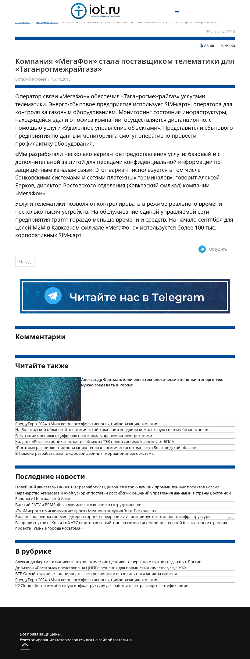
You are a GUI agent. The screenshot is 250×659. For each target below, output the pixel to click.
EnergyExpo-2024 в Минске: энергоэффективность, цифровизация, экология (86, 423)
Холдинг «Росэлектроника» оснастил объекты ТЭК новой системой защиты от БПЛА (94, 441)
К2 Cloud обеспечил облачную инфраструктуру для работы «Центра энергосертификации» (101, 585)
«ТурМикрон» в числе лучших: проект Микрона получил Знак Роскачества (86, 510)
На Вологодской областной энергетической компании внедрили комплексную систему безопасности (112, 429)
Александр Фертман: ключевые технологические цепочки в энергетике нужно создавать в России (152, 382)
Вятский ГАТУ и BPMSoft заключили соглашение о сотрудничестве (78, 504)
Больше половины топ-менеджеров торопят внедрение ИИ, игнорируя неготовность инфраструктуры (113, 516)
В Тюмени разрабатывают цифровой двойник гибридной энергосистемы (85, 453)
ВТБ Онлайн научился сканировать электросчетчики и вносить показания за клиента (96, 573)
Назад (24, 261)
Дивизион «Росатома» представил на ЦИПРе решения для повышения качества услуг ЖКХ (101, 567)
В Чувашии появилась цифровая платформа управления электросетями (83, 435)
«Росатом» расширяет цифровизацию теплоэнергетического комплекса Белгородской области (106, 447)
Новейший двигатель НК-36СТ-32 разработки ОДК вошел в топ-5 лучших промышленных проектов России (117, 487)
